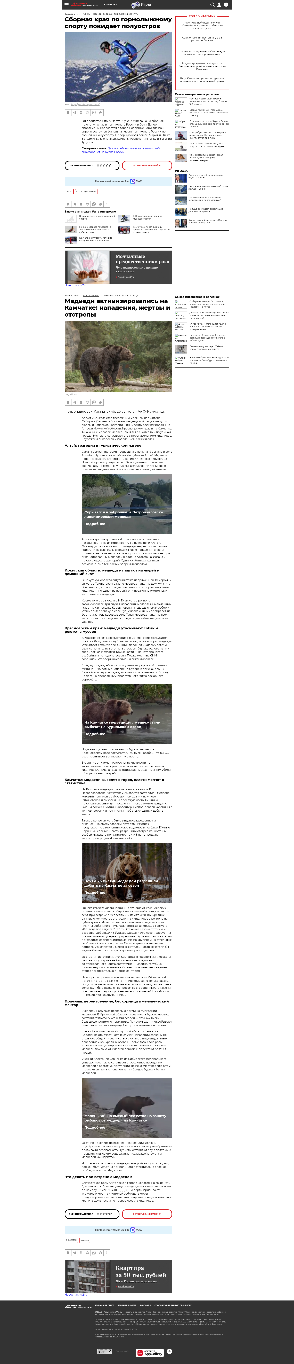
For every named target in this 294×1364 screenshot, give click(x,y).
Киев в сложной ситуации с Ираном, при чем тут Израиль (208, 221)
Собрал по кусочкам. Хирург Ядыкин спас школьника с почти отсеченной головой (209, 124)
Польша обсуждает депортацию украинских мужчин (206, 210)
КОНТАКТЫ (145, 1305)
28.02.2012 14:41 (72, 14)
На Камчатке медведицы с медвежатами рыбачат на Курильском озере (122, 724)
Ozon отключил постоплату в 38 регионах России (202, 39)
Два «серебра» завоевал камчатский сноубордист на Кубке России (121, 150)
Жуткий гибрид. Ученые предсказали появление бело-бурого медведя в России (209, 360)
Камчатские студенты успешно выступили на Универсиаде (95, 239)
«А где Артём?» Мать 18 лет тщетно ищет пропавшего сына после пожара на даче (208, 327)
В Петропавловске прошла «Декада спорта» (147, 217)
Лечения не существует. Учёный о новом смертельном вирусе (207, 347)
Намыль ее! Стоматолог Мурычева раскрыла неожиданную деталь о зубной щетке (208, 338)
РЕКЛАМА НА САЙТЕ (104, 1305)
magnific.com (72, 394)
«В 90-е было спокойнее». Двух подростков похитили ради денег (207, 145)
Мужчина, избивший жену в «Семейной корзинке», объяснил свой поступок (202, 25)
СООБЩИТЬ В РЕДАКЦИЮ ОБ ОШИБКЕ (173, 1305)
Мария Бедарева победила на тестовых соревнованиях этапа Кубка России (95, 230)
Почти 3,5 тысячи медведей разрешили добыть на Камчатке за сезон (121, 883)
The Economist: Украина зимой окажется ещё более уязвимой (205, 199)
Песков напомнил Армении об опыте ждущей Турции (208, 187)
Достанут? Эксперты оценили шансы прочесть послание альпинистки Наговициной (209, 315)
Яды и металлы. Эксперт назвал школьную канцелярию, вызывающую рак (206, 158)
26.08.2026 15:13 (72, 295)
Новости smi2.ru (76, 285)
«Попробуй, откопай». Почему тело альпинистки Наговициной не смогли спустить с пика (208, 135)
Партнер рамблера (124, 1351)
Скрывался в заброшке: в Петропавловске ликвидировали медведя (123, 514)
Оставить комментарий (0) (147, 165)
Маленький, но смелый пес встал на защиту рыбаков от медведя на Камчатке (125, 1118)
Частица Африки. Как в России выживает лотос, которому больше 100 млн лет (208, 101)
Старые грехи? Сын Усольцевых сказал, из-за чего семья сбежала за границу (209, 113)
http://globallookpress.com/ (85, 104)
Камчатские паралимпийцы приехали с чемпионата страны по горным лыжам (151, 230)
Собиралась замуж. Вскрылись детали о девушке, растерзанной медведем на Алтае (207, 304)
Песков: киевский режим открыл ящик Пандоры (206, 176)
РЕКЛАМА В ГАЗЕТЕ (127, 1305)
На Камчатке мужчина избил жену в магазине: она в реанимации (202, 53)
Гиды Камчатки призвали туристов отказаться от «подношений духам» (202, 80)
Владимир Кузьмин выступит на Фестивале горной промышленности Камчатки (202, 66)
